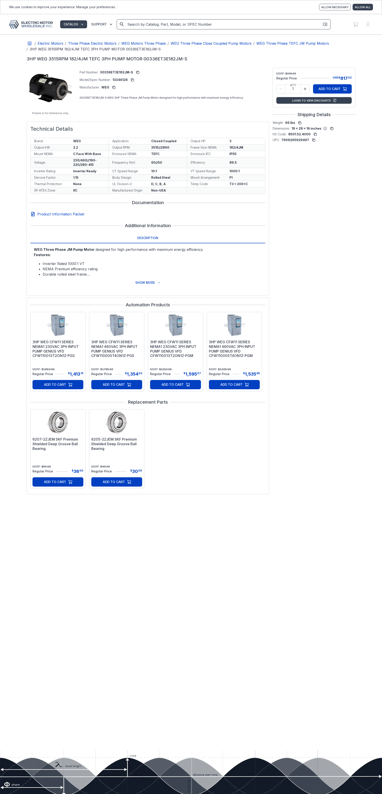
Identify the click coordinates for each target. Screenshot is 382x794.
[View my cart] (355, 24)
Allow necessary (335, 7)
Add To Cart (55, 384)
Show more (145, 282)
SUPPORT (99, 24)
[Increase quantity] (305, 89)
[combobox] (223, 24)
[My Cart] (355, 24)
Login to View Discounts (311, 100)
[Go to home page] (30, 43)
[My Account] (368, 24)
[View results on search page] (122, 24)
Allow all (363, 7)
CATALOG (71, 24)
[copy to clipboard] (138, 72)
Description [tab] (147, 238)
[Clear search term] (325, 24)
